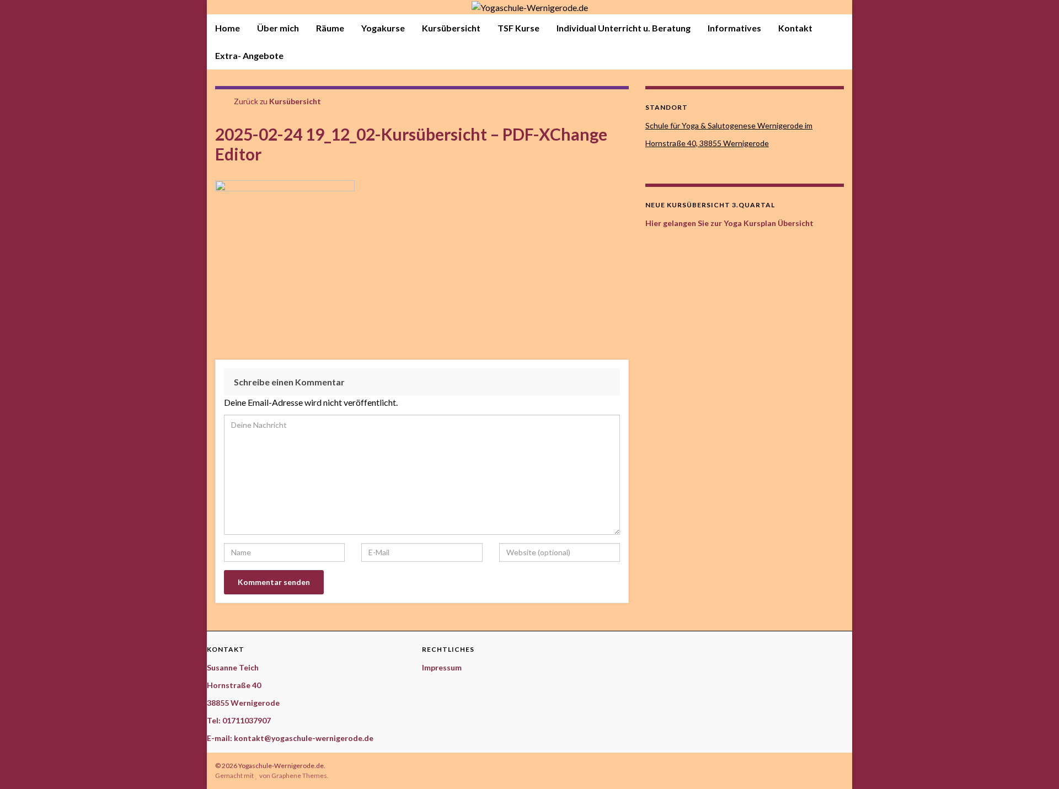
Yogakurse (383, 28)
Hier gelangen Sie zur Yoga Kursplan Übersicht (730, 223)
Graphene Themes (299, 775)
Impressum (442, 667)
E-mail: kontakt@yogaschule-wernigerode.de (290, 738)
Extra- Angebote (249, 55)
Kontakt (795, 28)
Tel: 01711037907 (239, 720)
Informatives (734, 28)
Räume (330, 28)
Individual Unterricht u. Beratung (624, 28)
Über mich (278, 28)
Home (227, 28)
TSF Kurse (518, 28)
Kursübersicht (451, 28)
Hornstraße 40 (234, 685)
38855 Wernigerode (243, 702)
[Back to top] (1034, 764)
